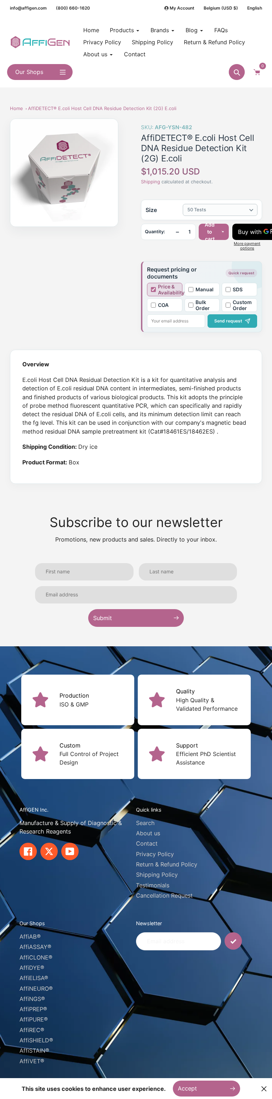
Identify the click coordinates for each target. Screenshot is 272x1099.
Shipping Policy (157, 874)
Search (145, 822)
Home (16, 108)
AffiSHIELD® (36, 1040)
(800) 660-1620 (73, 8)
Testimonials (152, 885)
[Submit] (233, 941)
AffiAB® (30, 936)
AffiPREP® (33, 1009)
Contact (147, 843)
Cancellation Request (164, 895)
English (254, 8)
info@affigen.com (28, 8)
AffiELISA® (33, 977)
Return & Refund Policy (166, 864)
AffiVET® (31, 1061)
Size (151, 209)
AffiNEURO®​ (36, 988)
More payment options (247, 246)
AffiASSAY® (35, 946)
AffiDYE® (31, 967)
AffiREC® (31, 1030)
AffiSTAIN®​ (34, 1050)
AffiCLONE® (35, 957)
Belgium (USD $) (221, 8)
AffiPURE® (33, 1019)
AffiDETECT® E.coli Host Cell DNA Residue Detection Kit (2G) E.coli (102, 108)
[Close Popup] (264, 1088)
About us (148, 833)
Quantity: (155, 231)
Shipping (150, 181)
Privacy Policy (155, 854)
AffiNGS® (32, 998)
